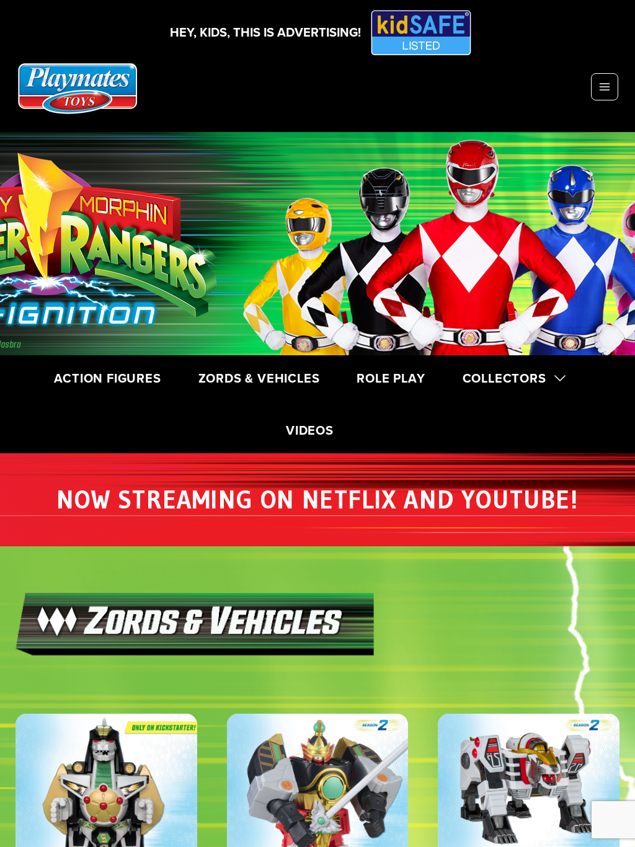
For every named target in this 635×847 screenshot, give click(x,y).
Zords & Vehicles (259, 378)
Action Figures (107, 378)
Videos (310, 430)
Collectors (504, 378)
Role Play (391, 378)
